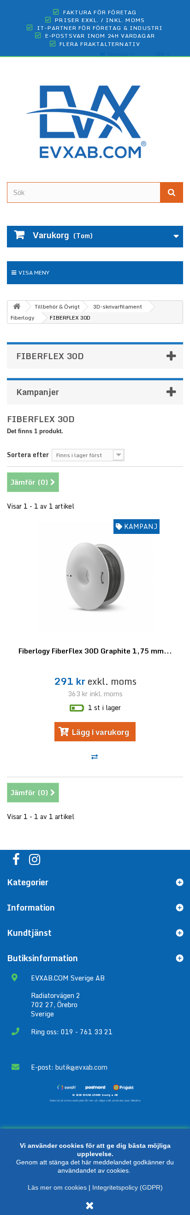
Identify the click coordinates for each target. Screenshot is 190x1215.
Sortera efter (28, 454)
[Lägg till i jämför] (95, 756)
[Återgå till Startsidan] (16, 306)
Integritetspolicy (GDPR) (127, 1187)
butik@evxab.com (81, 1067)
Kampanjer (37, 392)
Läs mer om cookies (57, 1187)
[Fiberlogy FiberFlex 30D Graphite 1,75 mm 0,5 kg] (95, 578)
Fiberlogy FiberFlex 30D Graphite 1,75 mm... (95, 651)
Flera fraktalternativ (99, 44)
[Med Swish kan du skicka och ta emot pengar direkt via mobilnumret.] (66, 1087)
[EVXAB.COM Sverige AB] (95, 114)
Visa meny (33, 272)
